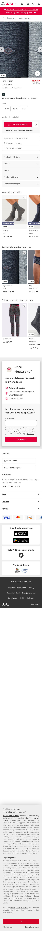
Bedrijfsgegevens (28, 593)
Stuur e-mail (11, 461)
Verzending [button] (16, 88)
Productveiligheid (11, 177)
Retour (6, 170)
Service (5, 501)
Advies (5, 508)
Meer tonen (30, 434)
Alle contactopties (14, 468)
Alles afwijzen (8, 927)
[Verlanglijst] (33, 3)
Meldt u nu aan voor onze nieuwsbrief (22, 9)
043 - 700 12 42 (11, 486)
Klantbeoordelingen (12, 183)
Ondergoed (12, 18)
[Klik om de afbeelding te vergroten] (37, 73)
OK (21, 921)
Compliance (12, 598)
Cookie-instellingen (32, 927)
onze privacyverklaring (19, 908)
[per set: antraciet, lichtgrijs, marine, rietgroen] (3, 94)
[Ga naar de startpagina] (9, 3)
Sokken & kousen (25, 18)
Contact (6, 453)
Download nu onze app (21, 528)
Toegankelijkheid (13, 593)
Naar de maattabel (11, 117)
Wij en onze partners (11, 816)
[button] (3, 3)
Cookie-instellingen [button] (27, 598)
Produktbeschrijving (12, 157)
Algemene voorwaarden (17, 588)
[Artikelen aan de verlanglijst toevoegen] (35, 124)
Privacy (31, 588)
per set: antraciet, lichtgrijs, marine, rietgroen (19, 98)
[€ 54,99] (14, 320)
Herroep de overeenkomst (21, 581)
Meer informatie (23, 841)
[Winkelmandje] (39, 3)
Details (6, 164)
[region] (21, 868)
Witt (4, 494)
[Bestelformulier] (28, 3)
